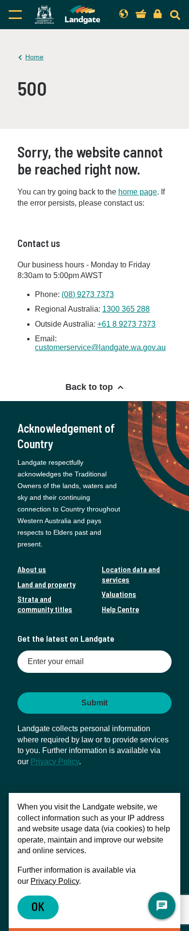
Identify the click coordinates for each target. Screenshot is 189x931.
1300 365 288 (126, 309)
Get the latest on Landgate (65, 638)
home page (137, 192)
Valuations (119, 593)
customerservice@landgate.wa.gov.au (100, 347)
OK (38, 906)
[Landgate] (67, 14)
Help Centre (120, 609)
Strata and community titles (44, 603)
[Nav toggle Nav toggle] (15, 14)
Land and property (46, 584)
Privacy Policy (55, 761)
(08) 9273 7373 (88, 294)
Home (34, 57)
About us (31, 569)
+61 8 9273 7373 (126, 324)
